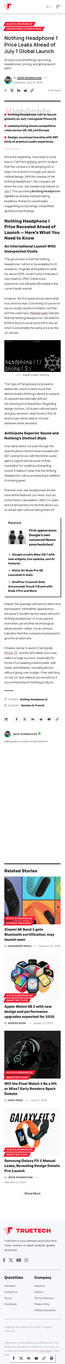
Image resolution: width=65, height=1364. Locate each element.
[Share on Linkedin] (19, 90)
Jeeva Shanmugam (29, 77)
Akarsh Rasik (17, 1023)
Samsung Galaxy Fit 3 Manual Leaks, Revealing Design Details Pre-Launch (32, 1165)
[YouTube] (18, 1260)
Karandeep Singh (19, 946)
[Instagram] (26, 1260)
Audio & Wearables (19, 23)
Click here (45, 1350)
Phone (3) (11, 653)
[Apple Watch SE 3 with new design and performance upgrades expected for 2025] (32, 977)
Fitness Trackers (18, 923)
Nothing (32, 162)
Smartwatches (17, 1000)
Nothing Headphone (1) (33, 699)
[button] (59, 6)
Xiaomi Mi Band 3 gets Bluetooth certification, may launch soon (29, 934)
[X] (11, 1260)
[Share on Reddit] (25, 90)
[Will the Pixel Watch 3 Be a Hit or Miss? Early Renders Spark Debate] (32, 1055)
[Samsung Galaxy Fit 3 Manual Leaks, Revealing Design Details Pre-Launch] (32, 1132)
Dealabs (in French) (32, 705)
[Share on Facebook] (13, 1358)
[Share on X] (12, 90)
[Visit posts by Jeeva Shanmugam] (7, 734)
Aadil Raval (15, 1100)
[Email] (36, 1358)
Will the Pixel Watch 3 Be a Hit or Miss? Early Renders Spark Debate (30, 1088)
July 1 (7, 191)
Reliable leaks (39, 313)
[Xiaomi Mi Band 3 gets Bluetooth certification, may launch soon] (32, 900)
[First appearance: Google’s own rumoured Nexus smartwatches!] (17, 537)
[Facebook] (4, 1260)
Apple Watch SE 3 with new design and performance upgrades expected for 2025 (29, 1011)
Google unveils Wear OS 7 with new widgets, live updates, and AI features (31, 559)
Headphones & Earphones (24, 28)
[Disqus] (32, 799)
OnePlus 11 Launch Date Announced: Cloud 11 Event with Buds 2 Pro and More (30, 586)
